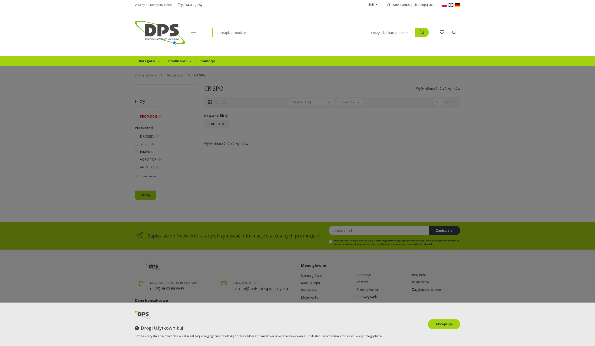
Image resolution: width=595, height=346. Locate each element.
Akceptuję (444, 324)
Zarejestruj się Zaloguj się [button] (412, 5)
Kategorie (147, 61)
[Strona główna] (152, 32)
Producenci (177, 61)
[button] (372, 4)
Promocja (207, 61)
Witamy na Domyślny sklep (153, 5)
